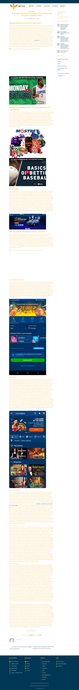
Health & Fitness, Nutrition (62, 59)
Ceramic (44, 666)
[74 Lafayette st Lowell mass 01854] (9, 1)
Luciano (37, 18)
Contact (56, 5)
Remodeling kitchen (46, 661)
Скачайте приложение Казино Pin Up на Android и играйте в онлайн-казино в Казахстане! (64, 39)
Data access (60, 666)
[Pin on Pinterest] (34, 631)
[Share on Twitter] (29, 631)
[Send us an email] (69, 1)
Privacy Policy (61, 661)
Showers (44, 679)
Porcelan (44, 672)
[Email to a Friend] (32, 631)
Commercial (44, 668)
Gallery (48, 5)
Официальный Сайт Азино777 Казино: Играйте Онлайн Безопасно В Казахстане (64, 27)
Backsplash (44, 663)
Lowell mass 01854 (15, 663)
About (63, 5)
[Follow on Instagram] (68, 1)
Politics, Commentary (61, 65)
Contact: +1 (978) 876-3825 (16, 672)
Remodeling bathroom (46, 674)
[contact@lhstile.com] (11, 1)
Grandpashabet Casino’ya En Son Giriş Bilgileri (64, 32)
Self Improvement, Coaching (63, 73)
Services (39, 5)
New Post (59, 61)
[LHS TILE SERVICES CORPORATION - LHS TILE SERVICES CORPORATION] (18, 6)
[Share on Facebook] (27, 631)
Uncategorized (31, 11)
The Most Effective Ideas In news (64, 51)
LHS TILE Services (14, 661)
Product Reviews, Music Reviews (62, 69)
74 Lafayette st (14, 666)
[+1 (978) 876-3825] (14, 1)
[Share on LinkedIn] (36, 631)
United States (13, 670)
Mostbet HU (37, 40)
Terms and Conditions (62, 663)
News (58, 63)
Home (32, 5)
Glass (43, 670)
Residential (44, 677)
